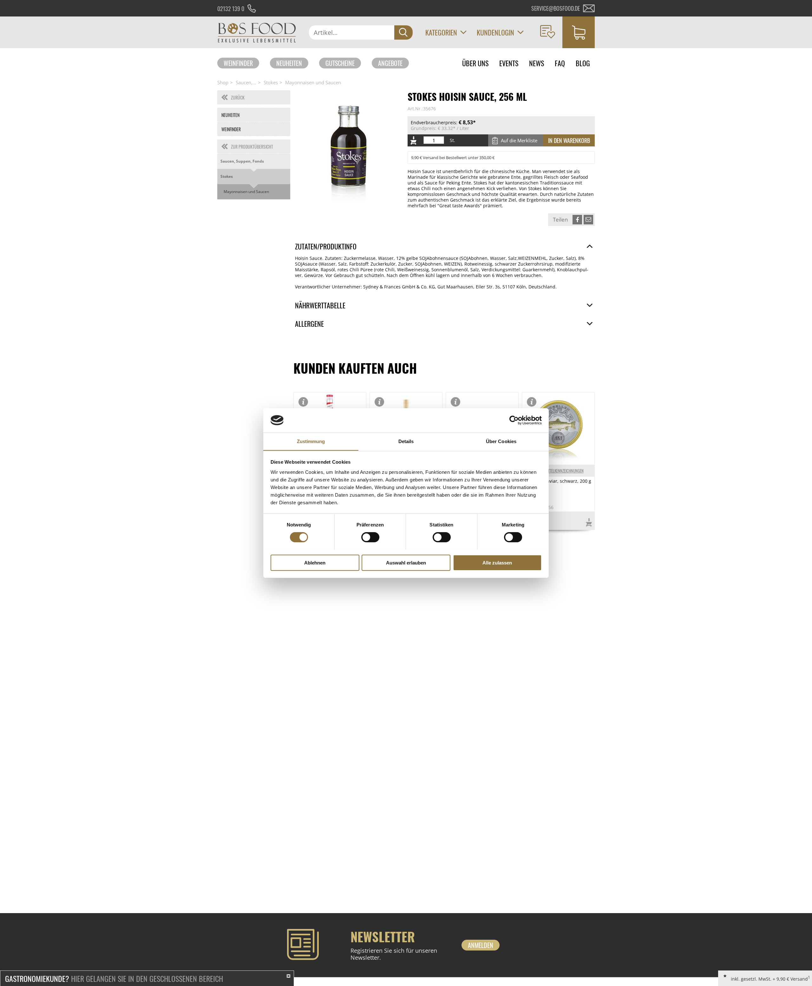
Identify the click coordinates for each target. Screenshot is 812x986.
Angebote (390, 63)
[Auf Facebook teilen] (577, 219)
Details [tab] (406, 441)
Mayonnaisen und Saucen (313, 82)
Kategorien (441, 32)
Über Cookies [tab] (501, 441)
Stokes (271, 82)
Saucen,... (246, 82)
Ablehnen (314, 562)
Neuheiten (289, 63)
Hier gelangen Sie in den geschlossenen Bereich (114, 978)
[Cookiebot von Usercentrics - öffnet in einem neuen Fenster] (514, 420)
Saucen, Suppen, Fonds (242, 161)
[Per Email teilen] (588, 219)
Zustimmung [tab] (311, 441)
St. (452, 140)
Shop (222, 82)
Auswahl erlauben (406, 562)
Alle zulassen (497, 562)
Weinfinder (238, 63)
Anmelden (480, 945)
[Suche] (403, 32)
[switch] (370, 537)
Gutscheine (340, 63)
